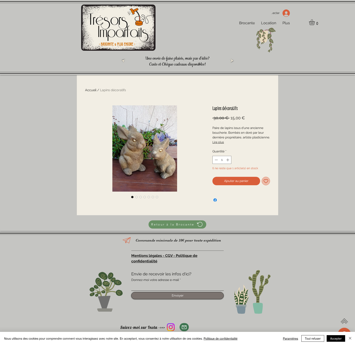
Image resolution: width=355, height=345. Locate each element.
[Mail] (184, 327)
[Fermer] (350, 338)
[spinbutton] (222, 160)
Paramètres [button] (290, 338)
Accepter (336, 338)
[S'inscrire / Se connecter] (287, 13)
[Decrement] (216, 160)
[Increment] (228, 160)
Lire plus (218, 142)
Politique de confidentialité (220, 338)
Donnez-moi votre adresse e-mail (155, 280)
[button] (315, 22)
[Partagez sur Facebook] (215, 200)
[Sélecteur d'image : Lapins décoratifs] (132, 197)
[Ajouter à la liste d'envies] (266, 181)
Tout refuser (313, 338)
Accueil (90, 90)
